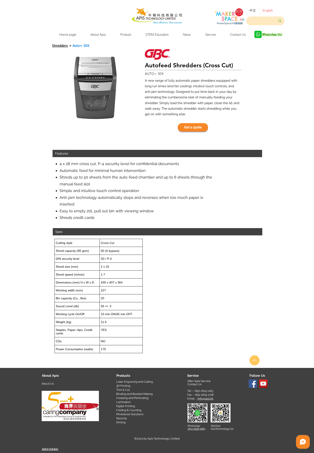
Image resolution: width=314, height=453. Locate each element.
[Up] (254, 360)
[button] (193, 127)
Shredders (60, 45)
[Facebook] (253, 383)
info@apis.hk (205, 398)
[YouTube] (263, 383)
